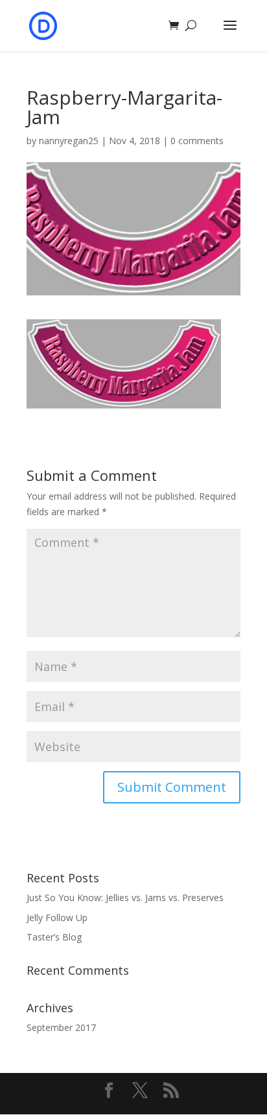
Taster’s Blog (54, 937)
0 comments (197, 140)
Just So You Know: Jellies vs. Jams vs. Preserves (125, 897)
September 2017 (61, 1027)
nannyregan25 (69, 140)
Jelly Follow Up (57, 917)
